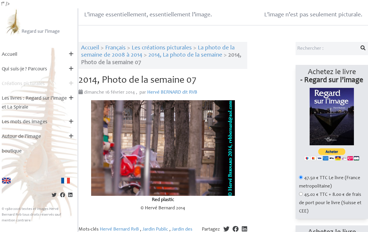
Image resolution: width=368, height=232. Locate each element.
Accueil (9, 54)
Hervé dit (172, 92)
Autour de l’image (21, 136)
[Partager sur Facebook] (62, 196)
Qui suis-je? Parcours (24, 69)
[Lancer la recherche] (363, 48)
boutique (12, 151)
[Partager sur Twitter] (54, 196)
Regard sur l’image (41, 31)
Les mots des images (24, 122)
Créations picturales (23, 83)
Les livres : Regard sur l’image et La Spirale (34, 103)
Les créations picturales (162, 48)
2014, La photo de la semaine (185, 55)
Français (115, 48)
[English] (6, 180)
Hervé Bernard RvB (119, 229)
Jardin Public (155, 229)
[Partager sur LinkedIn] (70, 196)
